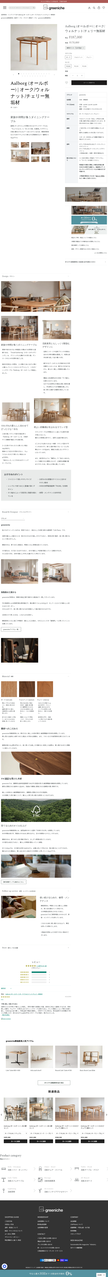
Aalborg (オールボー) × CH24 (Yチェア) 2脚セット (92, 1127)
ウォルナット (78, 57)
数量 (66, 75)
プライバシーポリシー (12, 1237)
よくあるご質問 (10, 1234)
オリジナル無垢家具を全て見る (54, 1083)
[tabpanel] (19, 329)
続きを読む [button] (6, 1015)
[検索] (94, 8)
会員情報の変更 (43, 1227)
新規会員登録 (42, 1224)
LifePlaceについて (76, 1224)
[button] (24, 972)
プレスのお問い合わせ (45, 1244)
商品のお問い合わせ (44, 1241)
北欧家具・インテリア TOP (9, 15)
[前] (13, 74)
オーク (68, 57)
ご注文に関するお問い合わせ (47, 1238)
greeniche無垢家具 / (7, 18)
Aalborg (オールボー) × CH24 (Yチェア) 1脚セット (66, 1127)
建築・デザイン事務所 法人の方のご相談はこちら (85, 249)
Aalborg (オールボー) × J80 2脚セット (40, 1127)
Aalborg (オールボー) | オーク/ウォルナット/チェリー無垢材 (36, 15)
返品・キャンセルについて (13, 1231)
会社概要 (73, 1221)
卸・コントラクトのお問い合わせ (49, 1248)
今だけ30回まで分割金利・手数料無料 (54, 1)
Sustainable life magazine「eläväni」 (83, 1244)
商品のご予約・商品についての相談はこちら (83, 237)
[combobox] (101, 1275)
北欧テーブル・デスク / (21, 18)
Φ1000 (68, 66)
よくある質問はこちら (100, 253)
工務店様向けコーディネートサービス (50, 1251)
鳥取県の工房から (8, 592)
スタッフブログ (75, 1234)
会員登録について (43, 1221)
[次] (54, 74)
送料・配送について (11, 1227)
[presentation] (1, 1114)
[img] (5, 997)
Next (100, 1057)
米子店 (87, 1227)
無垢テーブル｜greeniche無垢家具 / (40, 18)
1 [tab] (20, 339)
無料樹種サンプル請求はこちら (80, 245)
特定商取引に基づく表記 (13, 1240)
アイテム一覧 (10, 629)
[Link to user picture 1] (6, 1023)
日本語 (99, 1275)
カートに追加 (15, 1141)
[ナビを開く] (4, 7)
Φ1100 (76, 66)
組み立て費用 (100, 176)
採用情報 (73, 1231)
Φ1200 (84, 66)
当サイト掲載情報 (76, 1248)
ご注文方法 (8, 1221)
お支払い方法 (9, 1224)
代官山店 (81, 1227)
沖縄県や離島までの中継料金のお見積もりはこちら (85, 241)
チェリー (89, 57)
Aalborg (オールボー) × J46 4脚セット (15, 1127)
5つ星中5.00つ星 (41, 966)
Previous (7, 1057)
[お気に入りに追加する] (67, 82)
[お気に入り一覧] (104, 8)
